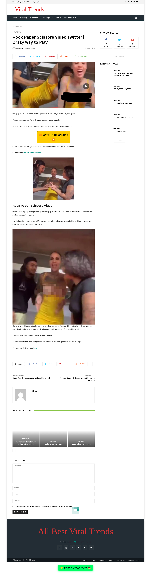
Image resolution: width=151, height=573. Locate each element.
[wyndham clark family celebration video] (26, 430)
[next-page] (17, 450)
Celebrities (101, 560)
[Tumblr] (85, 547)
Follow (119, 38)
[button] (135, 18)
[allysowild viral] (106, 130)
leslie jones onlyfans (53, 444)
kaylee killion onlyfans (123, 117)
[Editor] (14, 48)
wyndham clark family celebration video (26, 443)
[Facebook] (125, 1)
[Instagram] (128, 1)
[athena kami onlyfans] (81, 430)
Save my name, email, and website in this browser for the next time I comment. (43, 506)
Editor (20, 48)
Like (106, 38)
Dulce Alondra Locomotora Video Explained (31, 378)
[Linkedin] (72, 547)
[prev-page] (14, 450)
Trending (21, 26)
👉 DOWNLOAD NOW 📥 (75, 567)
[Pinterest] (78, 547)
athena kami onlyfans (81, 444)
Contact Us (121, 560)
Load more (118, 141)
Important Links (132, 560)
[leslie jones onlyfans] (53, 430)
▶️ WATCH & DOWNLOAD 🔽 (53, 137)
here (35, 348)
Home (15, 26)
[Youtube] (137, 1)
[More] (90, 364)
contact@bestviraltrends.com (80, 542)
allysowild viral (119, 132)
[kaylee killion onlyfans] (106, 116)
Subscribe (132, 38)
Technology (111, 560)
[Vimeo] (134, 1)
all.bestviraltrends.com (32, 153)
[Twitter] (131, 1)
